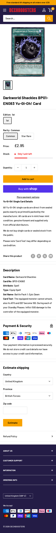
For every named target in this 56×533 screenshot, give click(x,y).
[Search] (49, 18)
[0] (50, 10)
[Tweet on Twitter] (45, 256)
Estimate (13, 422)
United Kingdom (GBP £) (15, 496)
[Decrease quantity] (18, 167)
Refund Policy (10, 436)
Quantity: (8, 167)
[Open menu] (4, 10)
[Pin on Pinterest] (39, 256)
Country (7, 374)
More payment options (28, 197)
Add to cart (28, 178)
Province (7, 389)
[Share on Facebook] (33, 256)
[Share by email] (51, 256)
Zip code (7, 403)
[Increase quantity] (34, 167)
